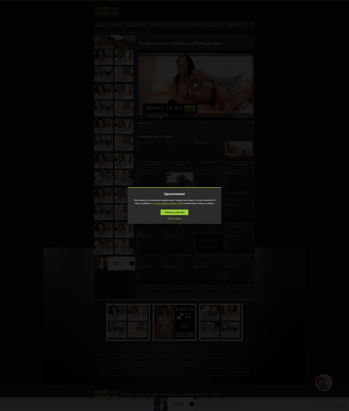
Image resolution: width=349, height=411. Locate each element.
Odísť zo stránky (174, 218)
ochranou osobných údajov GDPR (167, 203)
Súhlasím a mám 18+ (174, 212)
